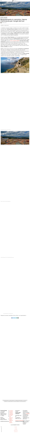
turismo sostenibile (16, 401)
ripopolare (5, 401)
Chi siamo (11, 410)
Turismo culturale (4, 17)
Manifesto (11, 411)
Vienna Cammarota (22, 401)
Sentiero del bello (10, 401)
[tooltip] (11, 317)
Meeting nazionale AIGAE (19, 400)
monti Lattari (25, 400)
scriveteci (27, 413)
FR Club (10, 415)
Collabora (11, 413)
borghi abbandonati (5, 400)
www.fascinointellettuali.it (19, 420)
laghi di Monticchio (12, 400)
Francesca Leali (4, 22)
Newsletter (11, 414)
